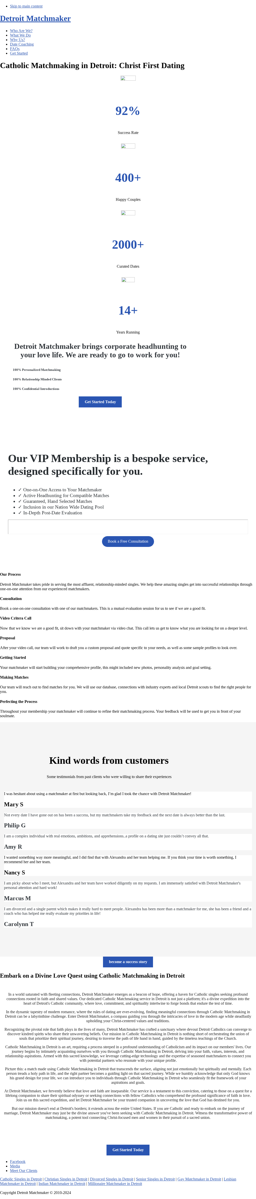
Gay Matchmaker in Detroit (199, 1179)
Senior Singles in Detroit (155, 1179)
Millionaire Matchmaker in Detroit (115, 1183)
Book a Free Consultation (128, 541)
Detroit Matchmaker (35, 18)
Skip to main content (26, 6)
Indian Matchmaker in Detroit (61, 1183)
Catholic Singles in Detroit (21, 1179)
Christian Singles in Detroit (65, 1179)
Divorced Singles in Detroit (111, 1179)
